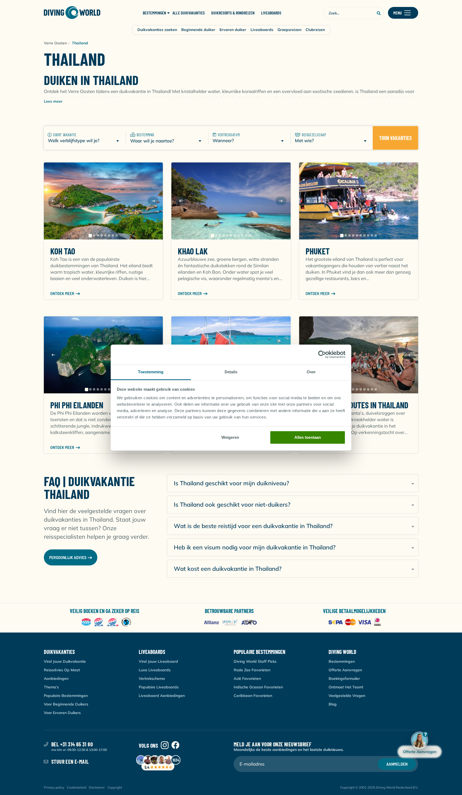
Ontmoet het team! (346, 687)
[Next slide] (153, 201)
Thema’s (51, 687)
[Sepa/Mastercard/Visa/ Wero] (355, 622)
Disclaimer (97, 787)
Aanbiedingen (56, 678)
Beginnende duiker (198, 30)
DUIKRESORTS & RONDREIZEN (233, 13)
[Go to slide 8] (117, 235)
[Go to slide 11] (250, 235)
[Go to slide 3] (98, 235)
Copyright (114, 787)
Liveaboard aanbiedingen (162, 695)
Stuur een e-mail (70, 761)
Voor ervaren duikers (62, 713)
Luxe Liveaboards (155, 670)
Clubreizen (315, 30)
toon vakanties (395, 138)
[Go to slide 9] (242, 235)
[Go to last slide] (53, 201)
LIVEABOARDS (271, 13)
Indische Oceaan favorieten (258, 687)
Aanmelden (396, 763)
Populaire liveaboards (159, 687)
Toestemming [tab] (150, 372)
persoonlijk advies (67, 557)
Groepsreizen (289, 30)
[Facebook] (175, 745)
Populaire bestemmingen (66, 695)
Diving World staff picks (255, 661)
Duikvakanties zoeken (157, 30)
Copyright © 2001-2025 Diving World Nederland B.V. (379, 787)
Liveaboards (262, 30)
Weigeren (230, 437)
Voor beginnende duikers (66, 704)
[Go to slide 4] (102, 235)
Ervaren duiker (233, 30)
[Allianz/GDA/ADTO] (230, 622)
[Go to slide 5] (105, 235)
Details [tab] (231, 372)
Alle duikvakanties (188, 13)
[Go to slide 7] (113, 235)
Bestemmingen (342, 661)
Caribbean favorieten (253, 695)
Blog (333, 704)
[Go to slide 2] (94, 235)
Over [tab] (311, 372)
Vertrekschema (152, 678)
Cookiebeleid (76, 787)
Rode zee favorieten (252, 670)
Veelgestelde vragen (347, 695)
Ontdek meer (62, 293)
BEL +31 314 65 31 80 (72, 744)
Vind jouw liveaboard (158, 661)
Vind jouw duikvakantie (65, 661)
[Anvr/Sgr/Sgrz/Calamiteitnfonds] (106, 622)
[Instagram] (165, 745)
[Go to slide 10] (246, 235)
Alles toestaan (307, 437)
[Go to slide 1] (90, 235)
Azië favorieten (247, 678)
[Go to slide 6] (109, 235)
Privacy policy (54, 787)
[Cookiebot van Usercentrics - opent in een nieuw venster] (322, 354)
